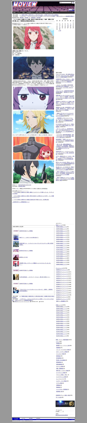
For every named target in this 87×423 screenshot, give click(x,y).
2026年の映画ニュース (61, 226)
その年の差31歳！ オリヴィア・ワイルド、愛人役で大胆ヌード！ (34, 277)
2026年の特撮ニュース (61, 306)
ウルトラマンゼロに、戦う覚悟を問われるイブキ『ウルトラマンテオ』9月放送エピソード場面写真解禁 (65, 76)
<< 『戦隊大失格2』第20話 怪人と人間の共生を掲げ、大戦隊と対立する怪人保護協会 (38, 14)
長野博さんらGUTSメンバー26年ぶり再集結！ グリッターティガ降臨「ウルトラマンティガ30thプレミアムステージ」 (65, 103)
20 (67, 26)
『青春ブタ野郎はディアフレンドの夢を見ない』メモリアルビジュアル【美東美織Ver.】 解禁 (65, 179)
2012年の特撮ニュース (61, 335)
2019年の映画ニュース (61, 241)
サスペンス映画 (59, 366)
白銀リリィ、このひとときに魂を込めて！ (29, 237)
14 (70, 25)
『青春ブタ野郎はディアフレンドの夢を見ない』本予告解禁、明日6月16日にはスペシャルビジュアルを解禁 (65, 173)
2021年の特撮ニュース (61, 317)
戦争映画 (58, 356)
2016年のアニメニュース (62, 290)
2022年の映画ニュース (61, 235)
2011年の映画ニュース (61, 258)
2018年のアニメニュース (62, 286)
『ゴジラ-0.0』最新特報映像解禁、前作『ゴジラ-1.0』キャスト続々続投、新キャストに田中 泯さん (65, 136)
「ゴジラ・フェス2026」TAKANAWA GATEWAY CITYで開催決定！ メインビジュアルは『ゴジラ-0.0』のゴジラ (65, 86)
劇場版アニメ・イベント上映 (62, 345)
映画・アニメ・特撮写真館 (62, 339)
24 (59, 27)
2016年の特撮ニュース (61, 327)
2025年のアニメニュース (18, 301)
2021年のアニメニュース (62, 280)
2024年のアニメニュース (62, 274)
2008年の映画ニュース (61, 264)
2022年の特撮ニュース (61, 315)
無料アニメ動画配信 (60, 301)
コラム (57, 341)
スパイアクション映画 (61, 376)
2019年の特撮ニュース (61, 321)
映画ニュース (59, 225)
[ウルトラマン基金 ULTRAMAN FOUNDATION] (66, 407)
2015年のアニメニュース (62, 292)
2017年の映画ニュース (61, 245)
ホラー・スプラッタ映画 (61, 351)
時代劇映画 (58, 358)
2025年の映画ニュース (61, 228)
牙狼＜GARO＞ (39, 12)
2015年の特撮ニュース (61, 329)
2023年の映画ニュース (61, 233)
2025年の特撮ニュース (61, 308)
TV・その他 (58, 397)
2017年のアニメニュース (62, 288)
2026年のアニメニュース (62, 269)
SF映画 (58, 343)
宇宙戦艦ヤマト (30, 12)
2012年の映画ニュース (61, 256)
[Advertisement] (22, 212)
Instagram (33, 17)
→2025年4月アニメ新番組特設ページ (20, 202)
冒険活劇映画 (59, 364)
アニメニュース (26, 301)
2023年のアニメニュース (62, 276)
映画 (14, 12)
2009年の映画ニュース (61, 262)
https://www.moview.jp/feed (62, 415)
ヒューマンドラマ (60, 378)
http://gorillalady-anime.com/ (24, 184)
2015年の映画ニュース (61, 249)
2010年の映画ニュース (61, 260)
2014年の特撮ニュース (61, 331)
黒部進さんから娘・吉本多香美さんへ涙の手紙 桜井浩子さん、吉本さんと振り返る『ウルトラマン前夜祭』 (65, 109)
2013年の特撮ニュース (61, 333)
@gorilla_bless (21, 186)
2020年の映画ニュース (61, 239)
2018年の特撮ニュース (61, 323)
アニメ (18, 12)
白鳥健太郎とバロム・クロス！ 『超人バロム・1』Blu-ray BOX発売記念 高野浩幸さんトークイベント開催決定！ (65, 80)
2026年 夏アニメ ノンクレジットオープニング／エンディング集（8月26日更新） (65, 153)
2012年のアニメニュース (62, 299)
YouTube (39, 17)
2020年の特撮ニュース (61, 319)
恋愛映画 (58, 385)
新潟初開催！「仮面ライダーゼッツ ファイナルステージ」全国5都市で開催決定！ (65, 141)
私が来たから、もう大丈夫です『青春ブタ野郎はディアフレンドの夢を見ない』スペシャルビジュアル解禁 (65, 168)
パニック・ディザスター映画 (62, 349)
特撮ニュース (59, 305)
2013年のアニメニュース (62, 297)
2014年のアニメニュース (62, 294)
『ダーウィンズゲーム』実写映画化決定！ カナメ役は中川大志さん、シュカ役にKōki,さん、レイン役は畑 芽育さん (65, 130)
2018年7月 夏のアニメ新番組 (26, 270)
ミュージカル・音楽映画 (61, 389)
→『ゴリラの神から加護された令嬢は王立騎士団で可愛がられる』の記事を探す (30, 199)
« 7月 (60, 30)
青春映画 (58, 387)
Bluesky (22, 17)
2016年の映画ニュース (61, 247)
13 (67, 25)
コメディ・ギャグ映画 (61, 381)
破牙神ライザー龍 (49, 12)
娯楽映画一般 (59, 391)
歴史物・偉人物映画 (60, 360)
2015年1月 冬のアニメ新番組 (26, 250)
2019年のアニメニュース (62, 284)
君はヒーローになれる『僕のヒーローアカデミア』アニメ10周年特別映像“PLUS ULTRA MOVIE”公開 (65, 164)
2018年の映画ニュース (61, 243)
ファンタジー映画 (60, 353)
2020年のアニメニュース (62, 282)
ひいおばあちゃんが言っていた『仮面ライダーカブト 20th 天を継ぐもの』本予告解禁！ (65, 125)
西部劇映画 (58, 362)
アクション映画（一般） (61, 374)
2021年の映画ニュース (61, 237)
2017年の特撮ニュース (61, 325)
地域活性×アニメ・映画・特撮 (63, 395)
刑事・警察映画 (59, 368)
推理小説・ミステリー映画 (62, 370)
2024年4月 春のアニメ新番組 (26, 230)
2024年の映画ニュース (61, 231)
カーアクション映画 (60, 372)
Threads (26, 17)
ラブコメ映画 (59, 383)
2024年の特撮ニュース (61, 310)
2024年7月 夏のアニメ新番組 (26, 283)
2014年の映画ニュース (61, 251)
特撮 (23, 12)
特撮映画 (58, 347)
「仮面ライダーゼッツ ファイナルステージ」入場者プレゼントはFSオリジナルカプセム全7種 (65, 115)
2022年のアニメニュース (62, 278)
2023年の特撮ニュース (61, 312)
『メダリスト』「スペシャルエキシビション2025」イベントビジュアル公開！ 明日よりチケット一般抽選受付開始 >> (46, 16)
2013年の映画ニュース (61, 253)
